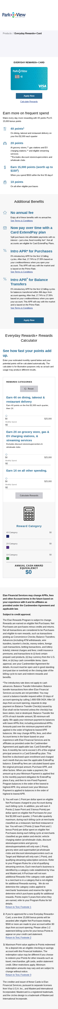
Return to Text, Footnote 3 (18, 975)
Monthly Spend (11, 422)
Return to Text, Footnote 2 (18, 937)
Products (7, 33)
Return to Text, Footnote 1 (18, 907)
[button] (29, 101)
